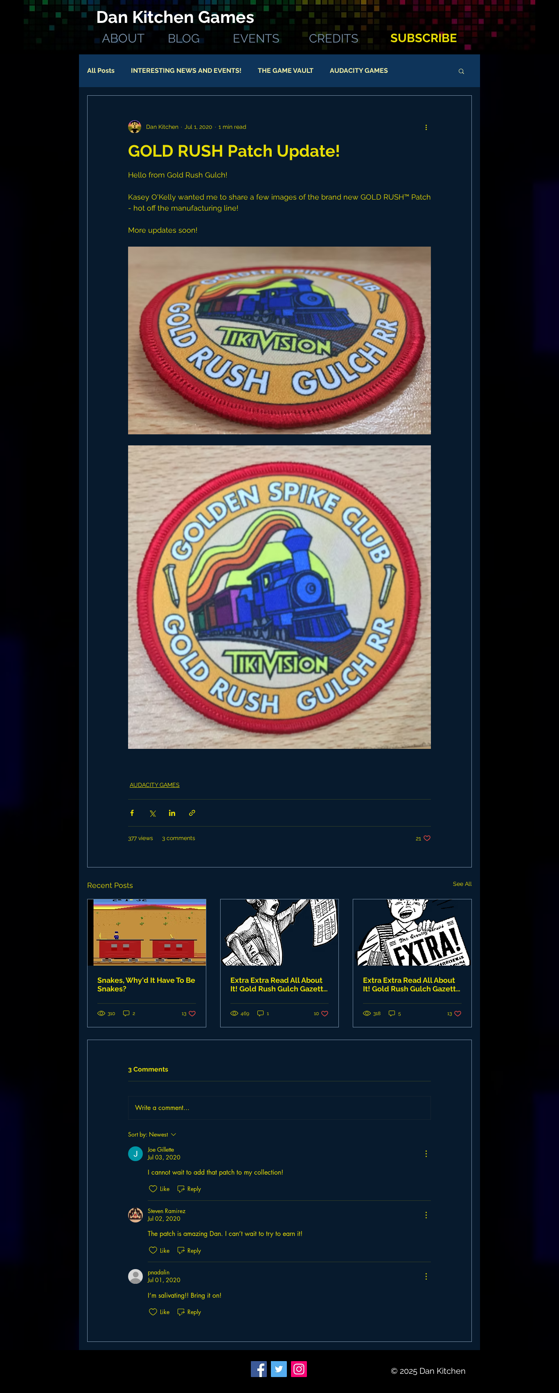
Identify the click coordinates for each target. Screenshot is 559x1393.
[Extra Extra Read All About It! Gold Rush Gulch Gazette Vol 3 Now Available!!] (412, 932)
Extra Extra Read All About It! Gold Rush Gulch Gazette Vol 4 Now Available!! (279, 984)
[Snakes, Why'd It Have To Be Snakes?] (147, 932)
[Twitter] (279, 1369)
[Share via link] (192, 813)
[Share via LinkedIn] (172, 813)
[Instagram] (299, 1369)
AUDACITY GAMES (359, 70)
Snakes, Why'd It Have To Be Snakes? (146, 984)
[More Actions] (426, 1154)
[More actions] (426, 127)
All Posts (101, 70)
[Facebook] (259, 1369)
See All (462, 884)
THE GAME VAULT (285, 70)
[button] (461, 70)
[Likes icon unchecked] (153, 1189)
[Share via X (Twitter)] (152, 813)
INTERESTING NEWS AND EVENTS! (186, 70)
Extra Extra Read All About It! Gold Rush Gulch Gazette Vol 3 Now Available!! (411, 984)
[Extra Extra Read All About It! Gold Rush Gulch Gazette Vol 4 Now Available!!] (280, 932)
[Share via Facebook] (132, 813)
